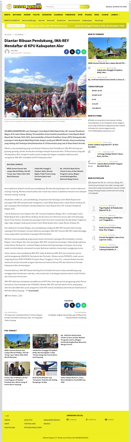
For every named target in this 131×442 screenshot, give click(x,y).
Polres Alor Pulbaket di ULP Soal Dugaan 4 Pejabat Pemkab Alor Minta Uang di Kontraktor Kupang (16, 381)
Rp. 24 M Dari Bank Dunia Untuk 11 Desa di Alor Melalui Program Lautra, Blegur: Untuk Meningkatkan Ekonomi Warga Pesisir (71, 173)
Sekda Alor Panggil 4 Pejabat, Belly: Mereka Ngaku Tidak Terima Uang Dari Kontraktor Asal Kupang (45, 173)
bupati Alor (97, 91)
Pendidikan (92, 61)
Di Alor (95, 104)
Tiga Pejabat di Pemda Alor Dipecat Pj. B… (111, 209)
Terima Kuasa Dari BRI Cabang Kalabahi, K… (108, 248)
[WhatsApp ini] (83, 51)
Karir (6, 424)
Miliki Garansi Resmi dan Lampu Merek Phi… (107, 63)
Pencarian (84, 6)
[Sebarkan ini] (66, 51)
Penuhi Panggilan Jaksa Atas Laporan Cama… (111, 238)
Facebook (72, 420)
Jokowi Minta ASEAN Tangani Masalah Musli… (109, 165)
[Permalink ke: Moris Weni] (7, 51)
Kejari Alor (97, 95)
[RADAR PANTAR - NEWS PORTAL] (24, 6)
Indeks (7, 420)
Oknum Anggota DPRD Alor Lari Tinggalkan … (111, 219)
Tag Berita (96, 108)
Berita (90, 142)
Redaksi (47, 424)
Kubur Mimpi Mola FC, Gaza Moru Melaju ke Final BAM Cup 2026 (73, 379)
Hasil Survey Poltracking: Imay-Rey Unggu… (110, 228)
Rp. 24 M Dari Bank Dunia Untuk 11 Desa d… (107, 79)
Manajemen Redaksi (52, 420)
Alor (94, 99)
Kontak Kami (9, 427)
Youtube (111, 420)
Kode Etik (28, 420)
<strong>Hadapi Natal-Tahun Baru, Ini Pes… (110, 155)
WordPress (92, 420)
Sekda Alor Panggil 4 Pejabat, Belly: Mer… (110, 71)
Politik (105, 162)
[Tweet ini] (72, 51)
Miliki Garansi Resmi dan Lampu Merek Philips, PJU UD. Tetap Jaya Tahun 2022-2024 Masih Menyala (16, 353)
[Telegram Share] (78, 51)
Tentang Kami (30, 424)
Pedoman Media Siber (33, 427)
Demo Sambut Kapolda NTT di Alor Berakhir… (103, 146)
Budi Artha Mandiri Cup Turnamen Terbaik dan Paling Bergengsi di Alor (45, 379)
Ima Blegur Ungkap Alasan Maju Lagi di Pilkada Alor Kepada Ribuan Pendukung (67, 315)
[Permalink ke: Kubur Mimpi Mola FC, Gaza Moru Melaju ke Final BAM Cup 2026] (73, 369)
